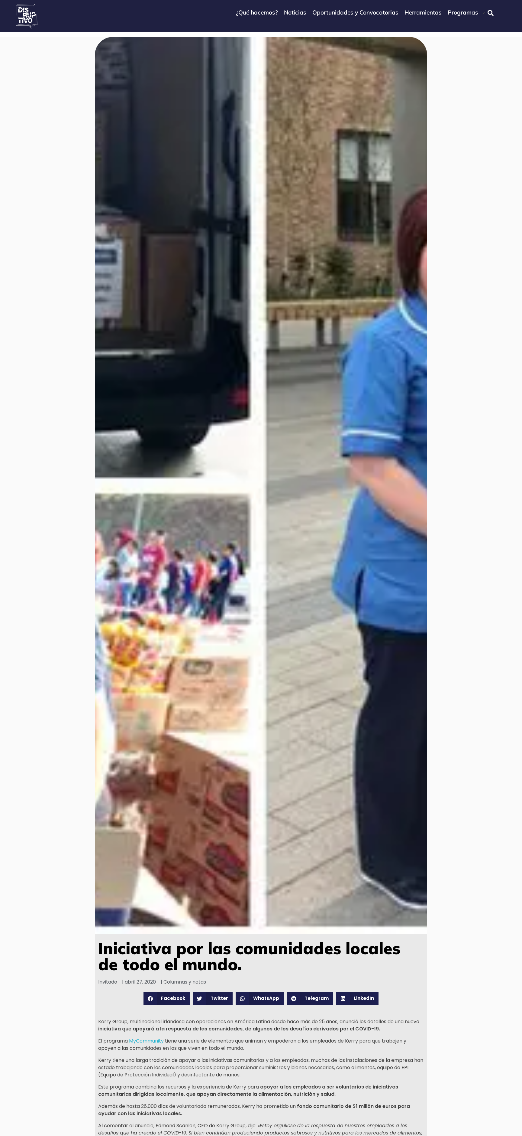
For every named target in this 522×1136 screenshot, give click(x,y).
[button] (166, 998)
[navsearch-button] (491, 13)
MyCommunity (146, 1040)
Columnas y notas (184, 981)
